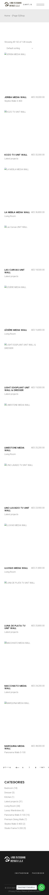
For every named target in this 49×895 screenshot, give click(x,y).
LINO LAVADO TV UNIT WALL (16, 509)
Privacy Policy (15, 891)
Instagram (22, 873)
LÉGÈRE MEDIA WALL (15, 330)
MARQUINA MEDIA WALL (14, 747)
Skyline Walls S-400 (13, 101)
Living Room (10, 216)
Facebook (38, 873)
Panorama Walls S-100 (14, 752)
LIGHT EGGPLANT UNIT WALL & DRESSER (17, 389)
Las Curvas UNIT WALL (14, 271)
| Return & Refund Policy (31, 891)
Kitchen (7, 797)
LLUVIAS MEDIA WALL (16, 568)
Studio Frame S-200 (13, 828)
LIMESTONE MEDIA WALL (14, 449)
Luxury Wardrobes (12, 810)
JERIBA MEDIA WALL (15, 97)
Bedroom (8, 788)
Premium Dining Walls (14, 819)
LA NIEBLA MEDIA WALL (17, 212)
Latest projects (11, 158)
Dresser (7, 792)
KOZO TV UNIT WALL (15, 154)
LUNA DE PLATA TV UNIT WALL (14, 627)
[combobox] (18, 48)
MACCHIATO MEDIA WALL (15, 687)
